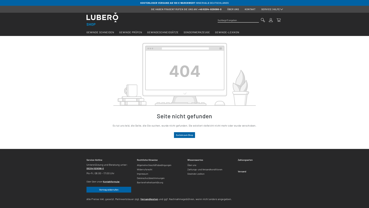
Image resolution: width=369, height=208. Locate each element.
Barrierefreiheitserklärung (150, 182)
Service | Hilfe (270, 9)
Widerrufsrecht (144, 169)
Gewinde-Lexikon (196, 173)
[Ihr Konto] (271, 20)
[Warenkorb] (279, 20)
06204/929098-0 (95, 168)
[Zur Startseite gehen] (102, 19)
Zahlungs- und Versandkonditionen (204, 169)
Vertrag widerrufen (108, 189)
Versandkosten (149, 199)
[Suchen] (263, 20)
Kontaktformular (111, 181)
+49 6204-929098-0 (210, 9)
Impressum (142, 173)
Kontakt (250, 9)
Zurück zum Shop (184, 135)
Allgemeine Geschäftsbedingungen (154, 165)
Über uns (233, 9)
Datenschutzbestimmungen (151, 178)
